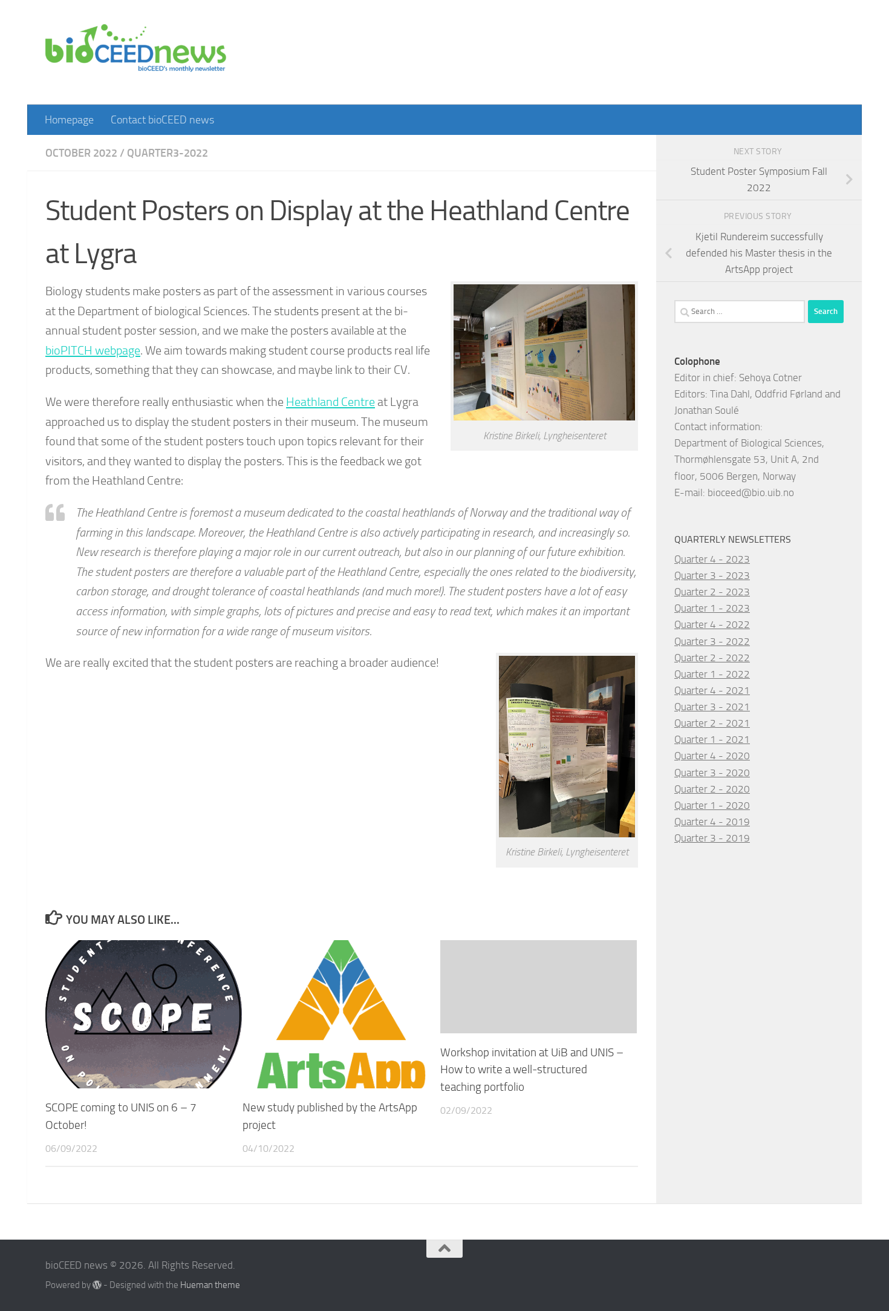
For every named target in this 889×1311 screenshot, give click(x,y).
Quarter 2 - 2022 (712, 658)
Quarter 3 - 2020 (712, 773)
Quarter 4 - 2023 (712, 559)
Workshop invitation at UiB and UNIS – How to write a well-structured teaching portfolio (532, 1069)
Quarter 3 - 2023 (712, 575)
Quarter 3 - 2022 (712, 641)
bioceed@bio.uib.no (751, 492)
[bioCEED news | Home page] (136, 52)
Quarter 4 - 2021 (712, 690)
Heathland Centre (330, 401)
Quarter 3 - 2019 (712, 838)
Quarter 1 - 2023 (712, 608)
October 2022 (81, 153)
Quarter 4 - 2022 (712, 624)
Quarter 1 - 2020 (712, 805)
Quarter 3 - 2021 (712, 707)
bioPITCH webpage (92, 350)
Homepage (69, 119)
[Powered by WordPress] (97, 1285)
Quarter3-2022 (167, 153)
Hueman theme (210, 1285)
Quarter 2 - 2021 (712, 723)
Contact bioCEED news (162, 119)
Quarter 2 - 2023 (712, 592)
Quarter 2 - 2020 (712, 789)
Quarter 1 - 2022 (712, 674)
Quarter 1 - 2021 (712, 739)
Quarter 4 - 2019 (712, 822)
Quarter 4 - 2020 (712, 756)
